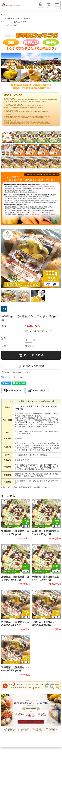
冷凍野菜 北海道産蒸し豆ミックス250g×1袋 (15, 533)
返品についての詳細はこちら (16, 372)
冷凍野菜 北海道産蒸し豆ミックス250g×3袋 (15, 578)
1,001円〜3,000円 (10, 25)
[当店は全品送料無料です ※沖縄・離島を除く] (11, 5)
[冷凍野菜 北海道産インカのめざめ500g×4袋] (15, 649)
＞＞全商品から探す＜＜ (17, 22)
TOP (3, 15)
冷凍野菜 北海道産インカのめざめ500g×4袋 (15, 669)
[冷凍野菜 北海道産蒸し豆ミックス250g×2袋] (46, 513)
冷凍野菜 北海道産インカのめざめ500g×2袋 (45, 623)
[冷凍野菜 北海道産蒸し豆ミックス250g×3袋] (15, 558)
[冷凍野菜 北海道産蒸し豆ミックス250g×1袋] (15, 513)
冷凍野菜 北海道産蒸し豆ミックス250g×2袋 (45, 533)
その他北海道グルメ (11, 18)
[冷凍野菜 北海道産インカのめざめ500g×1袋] (15, 604)
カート (48, 7)
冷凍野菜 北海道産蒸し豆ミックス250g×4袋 (45, 578)
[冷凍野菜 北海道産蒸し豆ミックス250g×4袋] (46, 558)
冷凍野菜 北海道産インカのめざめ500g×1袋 (15, 623)
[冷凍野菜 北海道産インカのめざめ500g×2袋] (46, 604)
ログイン (40, 7)
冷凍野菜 (26, 18)
